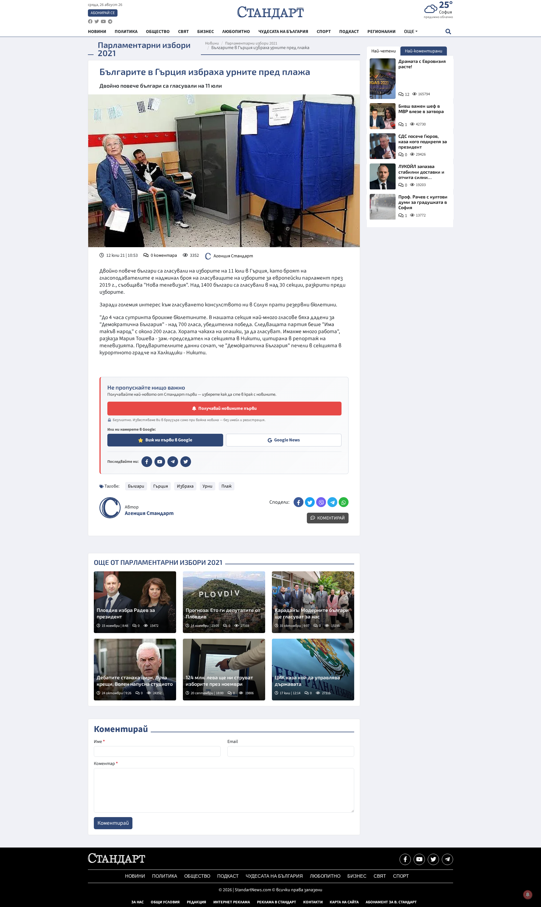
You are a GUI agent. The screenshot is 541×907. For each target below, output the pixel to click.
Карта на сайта (344, 902)
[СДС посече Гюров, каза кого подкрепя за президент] (383, 146)
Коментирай (330, 518)
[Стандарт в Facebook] (146, 461)
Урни (207, 486)
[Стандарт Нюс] (116, 863)
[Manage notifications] (527, 894)
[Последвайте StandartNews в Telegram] (110, 21)
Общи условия (165, 902)
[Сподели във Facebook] (298, 502)
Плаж (226, 486)
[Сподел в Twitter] (310, 502)
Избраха (185, 486)
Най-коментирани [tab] (423, 51)
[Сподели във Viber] (321, 502)
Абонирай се (103, 13)
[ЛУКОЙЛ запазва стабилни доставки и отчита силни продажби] (383, 176)
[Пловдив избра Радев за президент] (135, 602)
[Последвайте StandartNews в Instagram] (96, 21)
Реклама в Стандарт (276, 902)
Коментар (106, 763)
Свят (380, 876)
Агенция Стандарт (233, 256)
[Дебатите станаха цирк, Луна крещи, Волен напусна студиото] (135, 669)
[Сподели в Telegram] (332, 502)
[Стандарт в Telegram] (172, 461)
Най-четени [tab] (383, 51)
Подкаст (228, 876)
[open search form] (448, 31)
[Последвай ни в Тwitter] (433, 859)
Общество (197, 876)
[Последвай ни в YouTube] (419, 859)
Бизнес (357, 876)
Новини (212, 43)
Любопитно (325, 876)
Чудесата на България (274, 876)
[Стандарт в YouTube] (159, 461)
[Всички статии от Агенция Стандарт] (110, 507)
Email (232, 741)
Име (99, 741)
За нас (137, 902)
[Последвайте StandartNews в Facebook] (90, 21)
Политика (164, 876)
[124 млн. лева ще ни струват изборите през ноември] (224, 669)
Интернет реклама (231, 902)
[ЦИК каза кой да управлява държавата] (313, 669)
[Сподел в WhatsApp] (344, 502)
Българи (136, 486)
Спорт (401, 876)
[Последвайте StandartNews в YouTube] (103, 21)
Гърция (160, 486)
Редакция (196, 902)
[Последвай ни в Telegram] (447, 859)
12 (407, 94)
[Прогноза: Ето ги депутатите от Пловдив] (224, 602)
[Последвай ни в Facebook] (405, 859)
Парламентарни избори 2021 (251, 43)
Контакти (313, 902)
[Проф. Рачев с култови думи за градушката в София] (383, 207)
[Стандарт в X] (185, 461)
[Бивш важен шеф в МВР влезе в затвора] (383, 116)
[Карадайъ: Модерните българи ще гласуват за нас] (313, 602)
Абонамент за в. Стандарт (391, 902)
